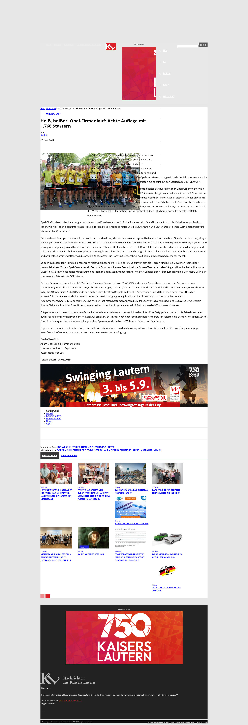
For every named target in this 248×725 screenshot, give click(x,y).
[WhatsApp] (76, 144)
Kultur (166, 154)
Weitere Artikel (49, 455)
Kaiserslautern (53, 416)
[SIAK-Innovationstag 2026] (93, 547)
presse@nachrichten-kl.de (70, 700)
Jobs (166, 108)
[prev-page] (42, 596)
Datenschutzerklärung (89, 45)
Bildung (167, 119)
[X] (55, 144)
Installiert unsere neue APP (166, 695)
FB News (81, 487)
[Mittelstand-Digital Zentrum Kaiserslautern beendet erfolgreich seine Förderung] (56, 547)
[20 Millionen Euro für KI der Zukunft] (167, 581)
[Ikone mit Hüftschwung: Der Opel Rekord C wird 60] (167, 547)
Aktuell (49, 413)
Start (42, 108)
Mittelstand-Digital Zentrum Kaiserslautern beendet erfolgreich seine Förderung (55, 557)
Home (48, 45)
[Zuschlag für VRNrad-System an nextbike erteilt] (130, 483)
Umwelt (167, 131)
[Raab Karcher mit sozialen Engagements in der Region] (167, 483)
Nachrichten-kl (53, 418)
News (49, 421)
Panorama (168, 165)
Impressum (69, 45)
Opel (48, 424)
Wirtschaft (51, 108)
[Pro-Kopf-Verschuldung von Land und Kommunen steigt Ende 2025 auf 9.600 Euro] (130, 547)
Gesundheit (169, 142)
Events (57, 45)
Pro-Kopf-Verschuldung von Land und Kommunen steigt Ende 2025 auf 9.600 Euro (130, 557)
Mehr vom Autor (69, 455)
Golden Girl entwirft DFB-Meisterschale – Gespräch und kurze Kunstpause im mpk (109, 450)
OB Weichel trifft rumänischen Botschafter (86, 447)
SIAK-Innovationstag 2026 (91, 554)
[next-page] (47, 596)
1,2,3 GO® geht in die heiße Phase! (131, 523)
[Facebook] (45, 144)
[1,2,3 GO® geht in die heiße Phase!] (130, 517)
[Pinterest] (66, 144)
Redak (43, 135)
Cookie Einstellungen (158, 722)
